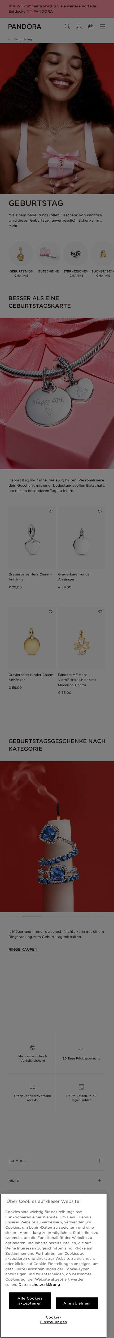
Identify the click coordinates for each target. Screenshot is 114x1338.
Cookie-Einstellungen (53, 1319)
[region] (53, 1266)
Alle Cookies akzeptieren (29, 1300)
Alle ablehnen (77, 1303)
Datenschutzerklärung (39, 1284)
